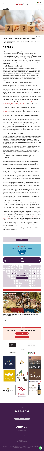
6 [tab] (23, 396)
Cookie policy (16, 447)
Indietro (7, 8)
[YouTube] (25, 411)
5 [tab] (24, 324)
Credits (28, 447)
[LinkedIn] (5, 47)
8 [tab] (25, 396)
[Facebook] (3, 47)
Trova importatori (22, 278)
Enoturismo (5, 293)
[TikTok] (28, 411)
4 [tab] (21, 396)
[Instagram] (18, 411)
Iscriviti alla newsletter (22, 239)
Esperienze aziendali (12, 293)
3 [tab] (20, 396)
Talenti (22, 253)
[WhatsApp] (8, 47)
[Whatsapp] (40, 448)
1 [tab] (19, 324)
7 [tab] (24, 396)
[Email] (10, 47)
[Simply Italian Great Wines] (12, 352)
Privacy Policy (38, 446)
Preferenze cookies (23, 447)
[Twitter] (20, 411)
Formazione (22, 250)
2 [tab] (19, 396)
